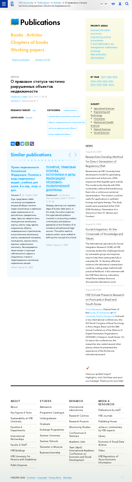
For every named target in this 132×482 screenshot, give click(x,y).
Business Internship (50, 452)
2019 (99, 84)
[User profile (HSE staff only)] (120, 4)
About (15, 401)
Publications (40, 22)
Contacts (31, 477)
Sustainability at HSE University (22, 420)
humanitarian (97, 40)
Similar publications (31, 155)
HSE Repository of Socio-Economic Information (108, 459)
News (89, 146)
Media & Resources (106, 402)
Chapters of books (29, 42)
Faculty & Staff (19, 444)
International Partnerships (18, 437)
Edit (122, 477)
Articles (34, 35)
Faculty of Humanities (99, 312)
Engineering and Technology (100, 113)
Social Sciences (101, 132)
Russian (29, 117)
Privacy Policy (55, 477)
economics (96, 33)
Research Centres (79, 415)
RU (102, 4)
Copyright (42, 477)
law (112, 43)
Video (101, 450)
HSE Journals (105, 415)
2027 (103, 76)
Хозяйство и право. (19, 96)
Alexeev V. (16, 100)
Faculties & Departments (18, 428)
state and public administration (98, 56)
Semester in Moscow (51, 446)
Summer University (50, 435)
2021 (110, 81)
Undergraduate (48, 418)
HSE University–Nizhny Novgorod (101, 314)
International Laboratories (76, 408)
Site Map (67, 477)
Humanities (99, 118)
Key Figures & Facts (21, 412)
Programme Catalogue (52, 412)
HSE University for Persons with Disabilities (23, 458)
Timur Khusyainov (94, 309)
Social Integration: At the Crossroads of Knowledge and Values (104, 233)
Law (34, 110)
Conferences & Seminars (77, 434)
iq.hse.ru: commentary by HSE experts (110, 428)
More (111, 84)
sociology (95, 50)
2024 (93, 81)
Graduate (45, 424)
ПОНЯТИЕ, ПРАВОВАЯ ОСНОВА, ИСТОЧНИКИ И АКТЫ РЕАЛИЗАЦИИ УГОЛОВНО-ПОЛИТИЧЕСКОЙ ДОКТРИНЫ (61, 178)
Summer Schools (49, 441)
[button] (25, 160)
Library (102, 436)
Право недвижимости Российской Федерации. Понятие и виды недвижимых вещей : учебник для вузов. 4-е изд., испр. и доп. (26, 178)
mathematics (111, 47)
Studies (45, 401)
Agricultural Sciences (104, 108)
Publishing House (107, 421)
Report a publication (21, 60)
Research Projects (79, 421)
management (97, 47)
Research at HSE (42, 60)
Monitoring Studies (79, 427)
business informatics (100, 30)
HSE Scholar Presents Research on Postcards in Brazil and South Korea (105, 299)
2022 (104, 81)
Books (17, 35)
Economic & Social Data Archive (111, 443)
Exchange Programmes (52, 429)
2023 (99, 81)
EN (106, 4)
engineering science (101, 36)
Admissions (46, 406)
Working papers (27, 50)
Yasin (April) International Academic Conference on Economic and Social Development (81, 454)
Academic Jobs (77, 441)
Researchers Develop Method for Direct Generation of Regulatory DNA (104, 161)
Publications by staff (109, 410)
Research (76, 401)
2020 (93, 84)
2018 (104, 84)
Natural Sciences (102, 129)
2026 (109, 76)
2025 (114, 76)
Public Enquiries (19, 465)
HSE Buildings (18, 450)
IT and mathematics (100, 43)
